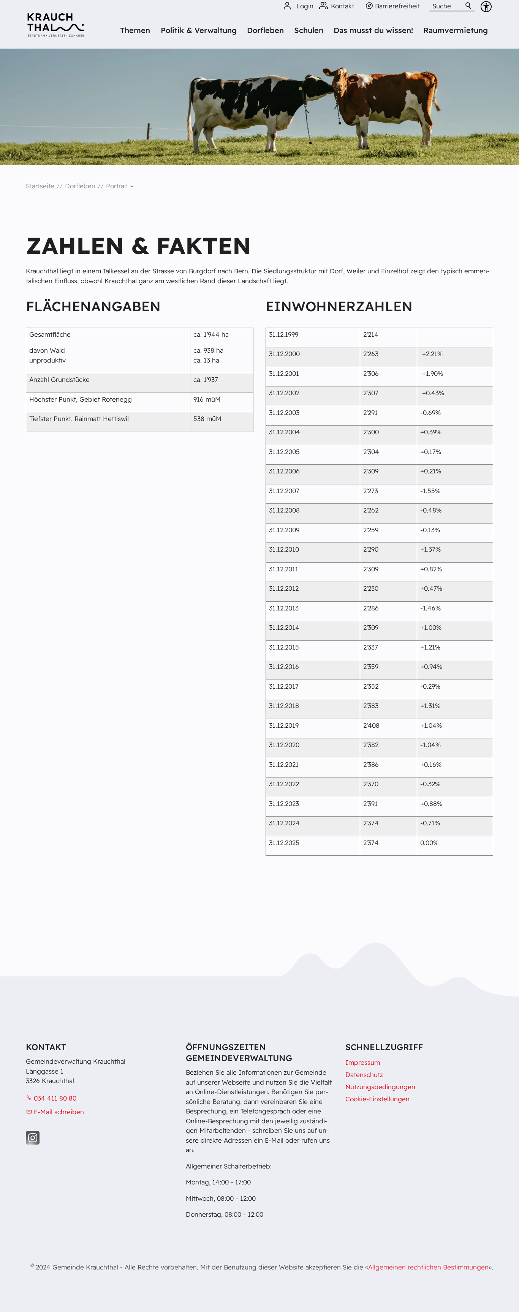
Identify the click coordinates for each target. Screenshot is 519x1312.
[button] (33, 1138)
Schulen (308, 30)
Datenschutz (364, 1075)
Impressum (362, 1062)
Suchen (469, 6)
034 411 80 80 (55, 1098)
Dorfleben (265, 30)
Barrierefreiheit (397, 6)
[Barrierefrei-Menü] (486, 6)
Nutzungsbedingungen (380, 1087)
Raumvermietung (455, 30)
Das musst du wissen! (373, 30)
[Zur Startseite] (55, 27)
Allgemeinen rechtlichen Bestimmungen (428, 1267)
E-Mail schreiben (59, 1112)
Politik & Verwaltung (199, 30)
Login (304, 6)
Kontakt (342, 6)
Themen (135, 30)
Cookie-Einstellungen (377, 1099)
